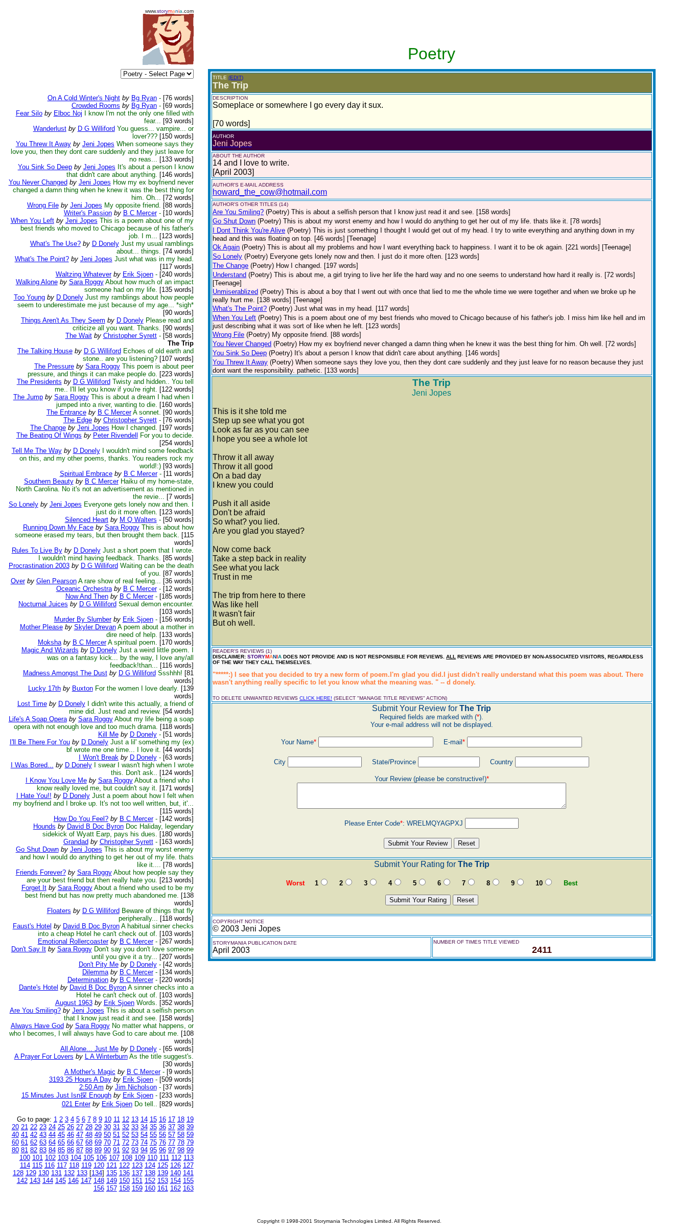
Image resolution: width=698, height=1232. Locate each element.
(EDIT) (235, 77)
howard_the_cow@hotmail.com (270, 192)
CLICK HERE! (315, 698)
